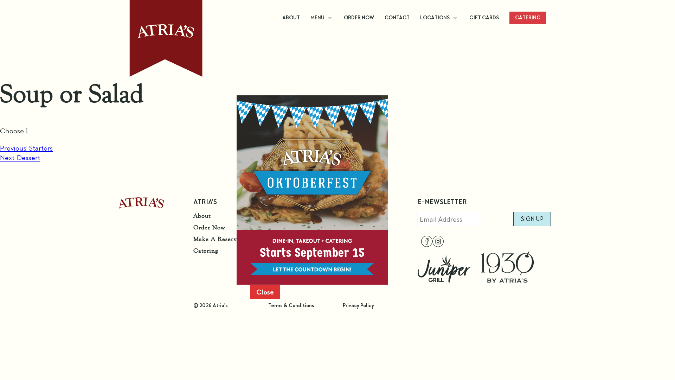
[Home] (141, 206)
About (202, 215)
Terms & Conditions (291, 305)
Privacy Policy (358, 305)
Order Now (209, 227)
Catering (205, 250)
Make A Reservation (222, 238)
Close (265, 292)
